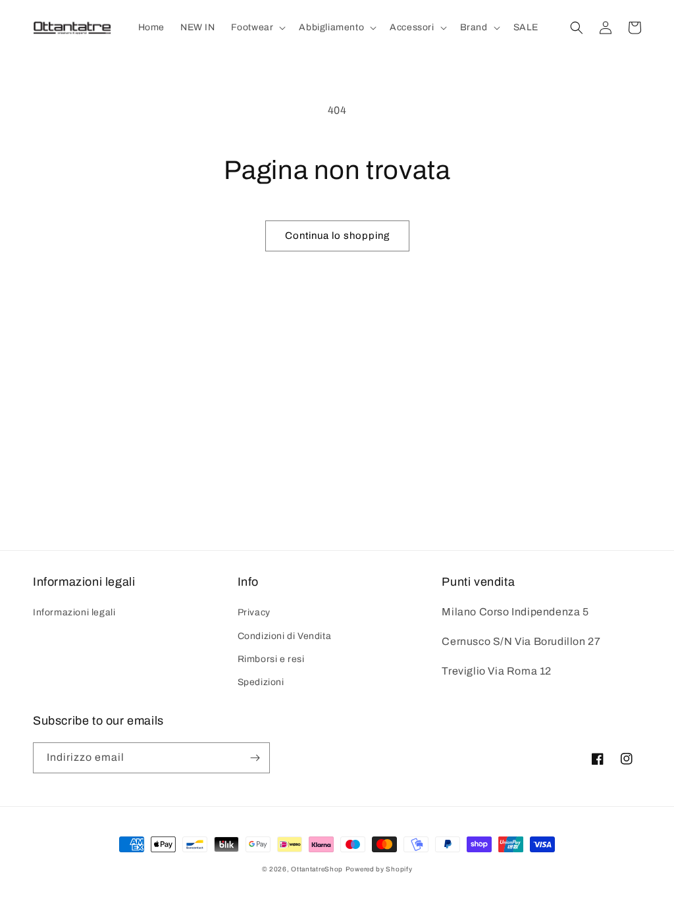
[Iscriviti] (254, 757)
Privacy (254, 612)
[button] (257, 27)
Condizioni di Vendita (285, 636)
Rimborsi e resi (271, 659)
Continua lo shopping (337, 235)
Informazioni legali (74, 612)
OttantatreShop (317, 869)
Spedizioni (261, 682)
